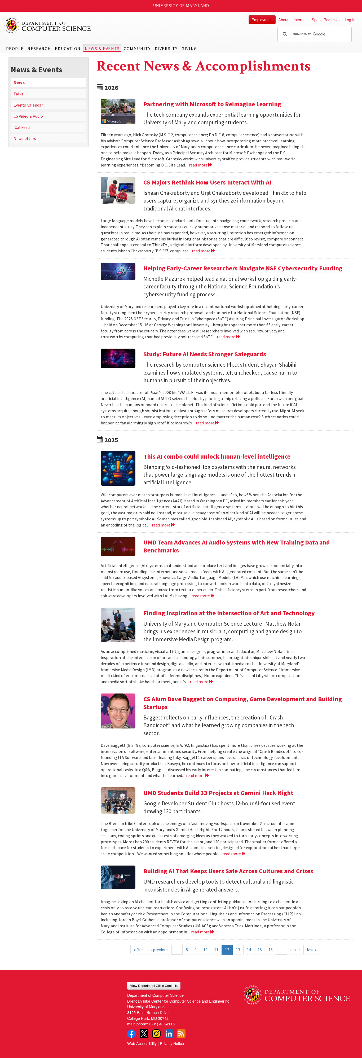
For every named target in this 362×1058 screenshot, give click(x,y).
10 (205, 949)
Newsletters (25, 138)
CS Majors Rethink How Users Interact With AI (207, 182)
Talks (18, 93)
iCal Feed (22, 127)
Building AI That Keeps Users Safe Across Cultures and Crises (228, 871)
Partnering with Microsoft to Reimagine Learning (212, 104)
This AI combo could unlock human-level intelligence (216, 456)
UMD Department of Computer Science (47, 25)
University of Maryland (181, 6)
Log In (350, 19)
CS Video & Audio (28, 116)
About (283, 19)
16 (270, 949)
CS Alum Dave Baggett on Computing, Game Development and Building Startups (242, 703)
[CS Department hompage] (296, 993)
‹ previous (159, 949)
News (19, 82)
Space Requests (325, 19)
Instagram (156, 1033)
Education (68, 48)
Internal (300, 19)
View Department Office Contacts (154, 985)
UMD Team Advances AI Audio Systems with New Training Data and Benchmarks (236, 546)
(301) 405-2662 (162, 1023)
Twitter (144, 1033)
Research (39, 48)
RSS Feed (181, 1033)
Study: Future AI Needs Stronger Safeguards (204, 354)
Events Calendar (28, 105)
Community (137, 48)
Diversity (166, 48)
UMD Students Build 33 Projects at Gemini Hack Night (218, 793)
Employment (262, 19)
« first (139, 949)
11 (216, 949)
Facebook (131, 1033)
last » (312, 949)
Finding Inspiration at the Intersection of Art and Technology (229, 613)
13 (238, 949)
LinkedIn (169, 1033)
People (15, 48)
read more (198, 165)
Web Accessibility (142, 1043)
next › (295, 949)
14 (249, 949)
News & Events (102, 48)
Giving (189, 48)
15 (260, 949)
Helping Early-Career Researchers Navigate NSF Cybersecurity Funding (242, 268)
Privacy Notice (172, 1043)
